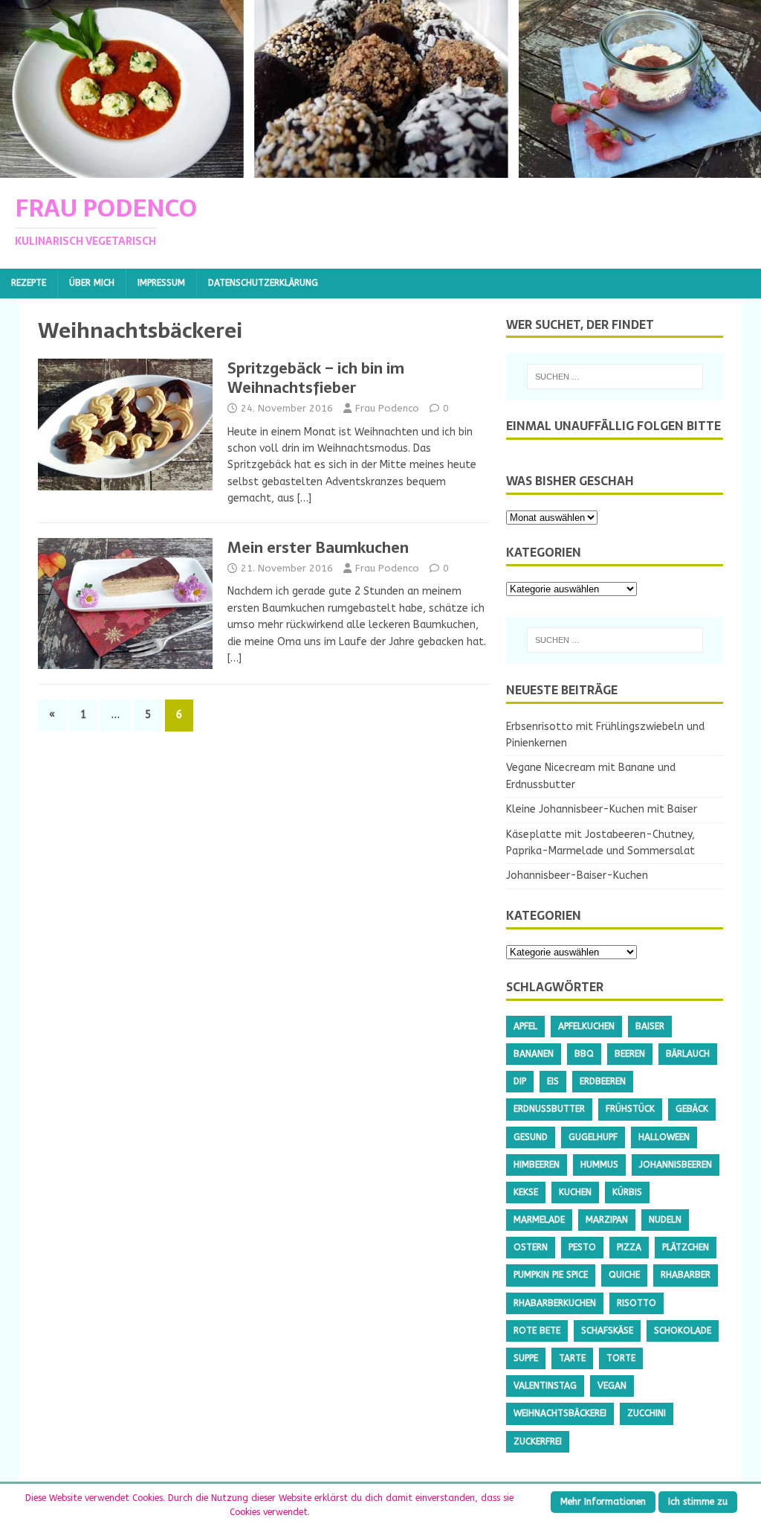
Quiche (624, 1275)
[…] (304, 498)
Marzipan (607, 1219)
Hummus (599, 1164)
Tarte (572, 1358)
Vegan (612, 1385)
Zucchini (646, 1413)
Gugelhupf (593, 1137)
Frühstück (630, 1109)
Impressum (161, 283)
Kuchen (575, 1192)
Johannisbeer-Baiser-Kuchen (577, 875)
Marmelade (539, 1219)
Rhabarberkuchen (555, 1303)
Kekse (526, 1192)
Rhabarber (685, 1275)
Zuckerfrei (538, 1441)
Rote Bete (537, 1330)
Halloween (664, 1137)
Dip (520, 1081)
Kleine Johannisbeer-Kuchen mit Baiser (601, 809)
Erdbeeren (603, 1081)
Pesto (582, 1247)
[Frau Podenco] (380, 169)
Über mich (91, 283)
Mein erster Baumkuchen (318, 548)
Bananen (534, 1054)
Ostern (531, 1247)
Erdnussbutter (549, 1109)
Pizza (629, 1247)
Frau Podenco (387, 408)
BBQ (584, 1054)
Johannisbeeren (675, 1164)
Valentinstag (545, 1385)
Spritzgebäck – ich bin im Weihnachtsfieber (315, 378)
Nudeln (665, 1219)
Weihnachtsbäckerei (560, 1413)
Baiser (649, 1026)
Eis (553, 1081)
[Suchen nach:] (615, 376)
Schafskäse (607, 1330)
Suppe (526, 1358)
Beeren (630, 1054)
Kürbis (627, 1192)
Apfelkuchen (586, 1026)
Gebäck (692, 1109)
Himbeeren (537, 1164)
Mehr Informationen (603, 1501)
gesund (531, 1137)
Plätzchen (685, 1247)
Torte (620, 1358)
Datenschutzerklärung (263, 283)
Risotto (636, 1303)
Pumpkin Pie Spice (551, 1275)
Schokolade (682, 1330)
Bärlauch (688, 1054)
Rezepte (28, 283)
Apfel (525, 1026)
